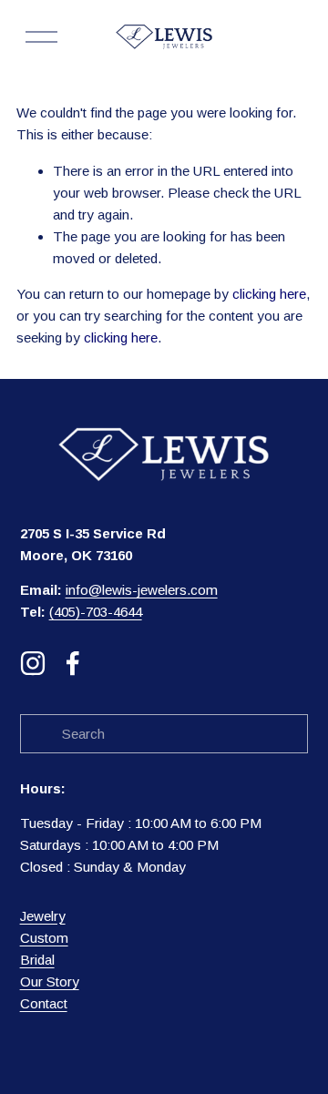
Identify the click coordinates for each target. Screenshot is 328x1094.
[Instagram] (33, 663)
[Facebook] (73, 663)
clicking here (269, 294)
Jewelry (43, 916)
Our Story (49, 981)
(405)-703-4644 (95, 611)
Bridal (37, 959)
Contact (43, 1003)
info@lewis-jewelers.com (142, 590)
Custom (44, 938)
